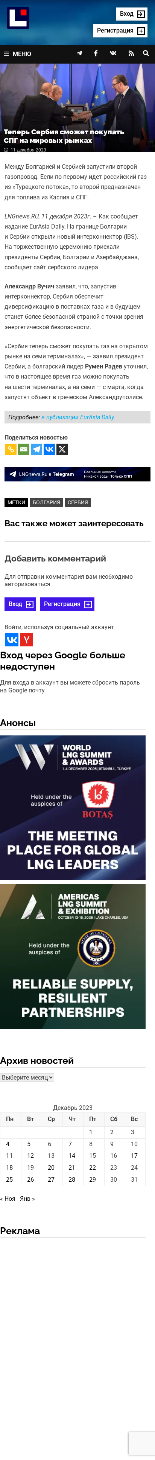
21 (71, 1167)
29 (92, 1179)
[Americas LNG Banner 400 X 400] (73, 957)
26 (30, 1179)
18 (9, 1167)
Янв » (27, 1198)
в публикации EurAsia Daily (77, 417)
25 (9, 1179)
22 (92, 1167)
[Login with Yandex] (26, 639)
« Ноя (7, 1198)
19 (30, 1167)
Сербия (78, 502)
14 (71, 1155)
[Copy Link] (11, 449)
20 (51, 1167)
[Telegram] (36, 449)
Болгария (46, 502)
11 (9, 1155)
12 (30, 1155)
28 (71, 1179)
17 (134, 1155)
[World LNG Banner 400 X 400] (73, 808)
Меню (22, 54)
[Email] (23, 449)
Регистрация (62, 603)
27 (51, 1179)
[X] (62, 449)
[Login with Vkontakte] (11, 639)
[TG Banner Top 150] (77, 473)
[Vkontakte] (49, 449)
